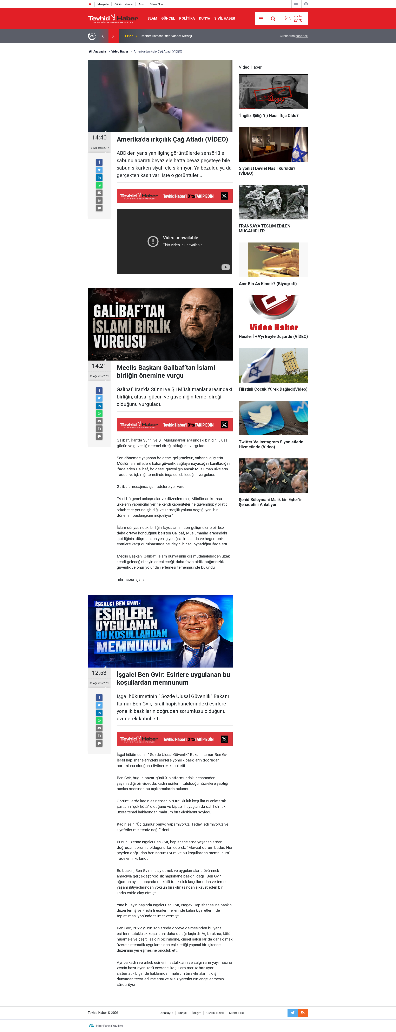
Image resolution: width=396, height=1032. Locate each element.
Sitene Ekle (156, 4)
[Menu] (261, 19)
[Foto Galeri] (306, 4)
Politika (187, 18)
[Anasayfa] (90, 4)
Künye (182, 1013)
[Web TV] (296, 4)
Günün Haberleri (123, 4)
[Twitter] (99, 170)
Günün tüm (294, 36)
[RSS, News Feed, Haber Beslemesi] (303, 1013)
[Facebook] (99, 162)
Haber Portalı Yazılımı (109, 1025)
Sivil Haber (224, 18)
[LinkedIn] (99, 177)
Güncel (168, 18)
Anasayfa (166, 1013)
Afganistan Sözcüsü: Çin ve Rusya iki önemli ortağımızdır (181, 36)
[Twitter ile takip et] (293, 1013)
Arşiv (142, 4)
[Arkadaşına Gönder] (99, 193)
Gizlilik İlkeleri (215, 1013)
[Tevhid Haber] (113, 18)
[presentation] (103, 36)
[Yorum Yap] (99, 208)
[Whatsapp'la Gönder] (99, 185)
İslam (151, 18)
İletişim (196, 1013)
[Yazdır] (99, 200)
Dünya (204, 18)
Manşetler (103, 4)
